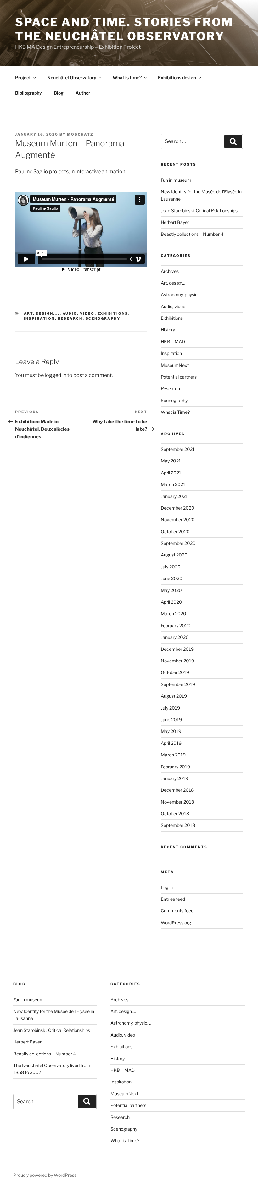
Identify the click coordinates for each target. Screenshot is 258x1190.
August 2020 (174, 554)
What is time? (127, 77)
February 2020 (176, 625)
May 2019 (171, 731)
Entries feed (173, 899)
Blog (59, 93)
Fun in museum (176, 180)
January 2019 (174, 778)
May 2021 (171, 460)
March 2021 (173, 484)
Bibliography (28, 93)
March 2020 (173, 613)
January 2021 (174, 496)
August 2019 (174, 696)
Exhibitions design (177, 77)
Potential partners (179, 376)
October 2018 (175, 813)
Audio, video (79, 313)
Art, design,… (173, 282)
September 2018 (178, 825)
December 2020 (177, 508)
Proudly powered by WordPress (44, 1175)
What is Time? (175, 412)
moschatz (80, 134)
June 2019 (171, 719)
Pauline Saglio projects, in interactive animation (70, 171)
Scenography (103, 318)
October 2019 (175, 672)
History (168, 329)
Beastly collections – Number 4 (192, 234)
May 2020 (171, 590)
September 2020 (178, 543)
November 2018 (177, 802)
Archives (170, 271)
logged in (55, 375)
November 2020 (178, 519)
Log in (167, 887)
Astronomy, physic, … (182, 294)
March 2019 (173, 754)
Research (70, 318)
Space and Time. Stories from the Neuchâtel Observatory (124, 29)
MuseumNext (175, 365)
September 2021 (178, 449)
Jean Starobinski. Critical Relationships (199, 210)
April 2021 (171, 472)
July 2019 (170, 708)
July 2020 (171, 566)
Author (83, 93)
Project (23, 77)
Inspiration (39, 318)
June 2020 (171, 578)
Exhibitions (113, 313)
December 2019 (177, 649)
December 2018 (177, 790)
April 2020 (171, 602)
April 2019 (171, 743)
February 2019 (175, 766)
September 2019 (178, 684)
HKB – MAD (173, 341)
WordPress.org (176, 922)
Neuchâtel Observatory (71, 77)
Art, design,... (42, 313)
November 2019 (177, 660)
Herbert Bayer (175, 222)
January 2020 (175, 637)
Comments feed (177, 910)
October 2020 (175, 531)
